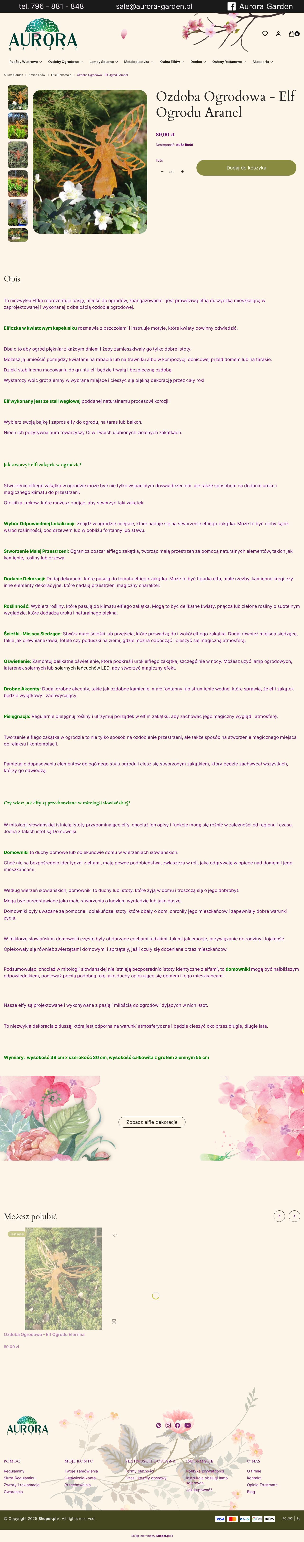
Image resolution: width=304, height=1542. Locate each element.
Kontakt (254, 1478)
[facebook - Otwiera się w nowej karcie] (177, 1425)
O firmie (254, 1471)
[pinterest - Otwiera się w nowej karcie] (159, 1425)
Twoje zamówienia (81, 1471)
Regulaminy (14, 1471)
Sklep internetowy (150, 1535)
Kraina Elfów (37, 75)
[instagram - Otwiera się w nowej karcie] (168, 1425)
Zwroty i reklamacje (21, 1484)
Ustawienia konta (80, 1478)
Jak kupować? (199, 1489)
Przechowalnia (78, 1484)
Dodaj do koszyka (246, 168)
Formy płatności (139, 1471)
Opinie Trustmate (262, 1484)
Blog (251, 1491)
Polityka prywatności (205, 1471)
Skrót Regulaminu (19, 1478)
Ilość (159, 160)
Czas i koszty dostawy (145, 1478)
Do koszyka (114, 1321)
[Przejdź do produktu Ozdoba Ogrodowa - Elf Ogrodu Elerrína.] (63, 1279)
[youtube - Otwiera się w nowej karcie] (187, 1425)
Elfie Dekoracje (61, 75)
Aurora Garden (13, 75)
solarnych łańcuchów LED (82, 668)
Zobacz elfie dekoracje (152, 1122)
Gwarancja (13, 1491)
